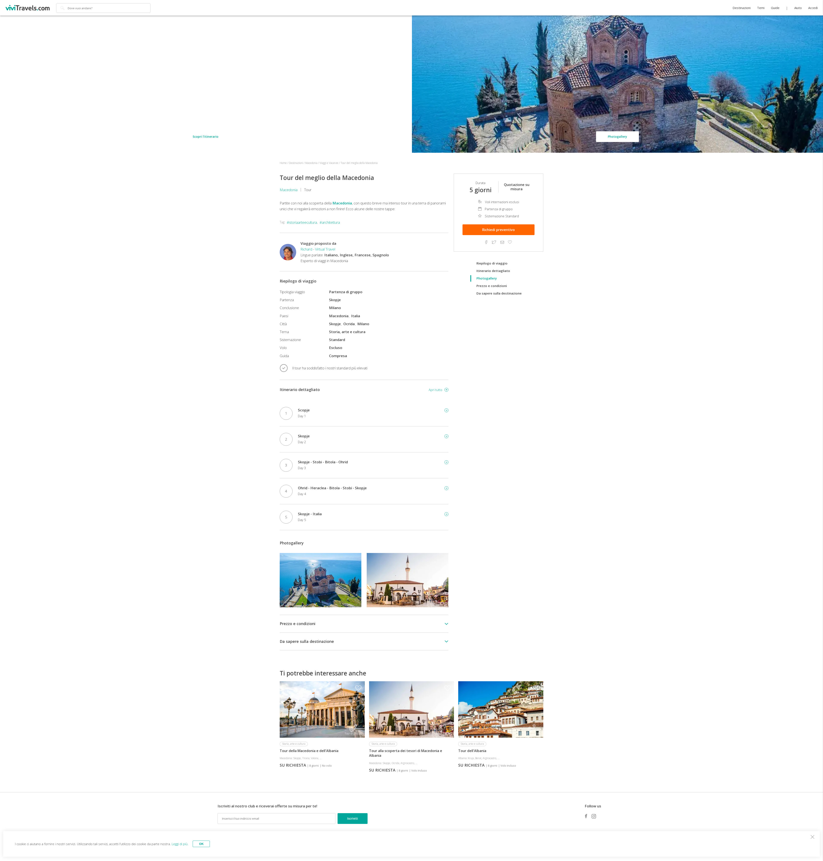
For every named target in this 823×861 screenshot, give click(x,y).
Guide (775, 8)
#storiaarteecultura (302, 222)
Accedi (813, 8)
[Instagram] (594, 816)
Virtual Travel (325, 249)
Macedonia (288, 189)
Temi (760, 8)
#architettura (330, 222)
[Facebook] (586, 816)
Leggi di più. (180, 844)
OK (201, 844)
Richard (306, 249)
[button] (443, 580)
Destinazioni (742, 8)
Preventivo (498, 229)
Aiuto (798, 8)
